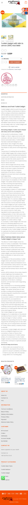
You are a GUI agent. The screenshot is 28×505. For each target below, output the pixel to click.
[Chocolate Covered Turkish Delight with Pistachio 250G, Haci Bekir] (21, 370)
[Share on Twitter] (8, 85)
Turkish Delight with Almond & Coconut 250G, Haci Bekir (6, 380)
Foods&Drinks (10, 69)
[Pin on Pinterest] (13, 85)
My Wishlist (4, 441)
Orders (3, 433)
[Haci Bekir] (6, 78)
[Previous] (3, 21)
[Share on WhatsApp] (2, 85)
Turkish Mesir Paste (6, 466)
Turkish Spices (5, 480)
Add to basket (15, 62)
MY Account (4, 431)
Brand (2, 100)
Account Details (5, 438)
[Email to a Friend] (10, 85)
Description (4, 94)
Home (2, 41)
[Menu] (2, 2)
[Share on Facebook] (5, 85)
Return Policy (5, 412)
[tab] (14, 94)
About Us (3, 395)
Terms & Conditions (7, 409)
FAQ (2, 400)
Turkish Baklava (5, 469)
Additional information (7, 97)
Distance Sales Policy (7, 422)
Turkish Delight (10, 41)
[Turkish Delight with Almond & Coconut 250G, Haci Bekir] (7, 370)
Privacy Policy (5, 417)
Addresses (4, 436)
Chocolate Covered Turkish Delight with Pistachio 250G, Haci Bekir (20, 380)
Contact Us (4, 398)
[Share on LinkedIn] (16, 85)
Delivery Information (7, 414)
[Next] (24, 21)
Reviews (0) (4, 103)
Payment (3, 419)
